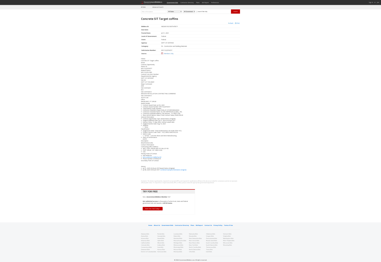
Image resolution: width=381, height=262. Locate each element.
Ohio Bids (192, 251)
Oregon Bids (210, 236)
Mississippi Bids (178, 247)
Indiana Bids (161, 245)
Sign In (371, 2)
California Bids (145, 243)
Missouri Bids (178, 249)
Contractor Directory (187, 2)
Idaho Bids (160, 240)
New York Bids (193, 245)
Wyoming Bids (227, 245)
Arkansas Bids (145, 240)
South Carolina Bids (212, 243)
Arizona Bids (145, 238)
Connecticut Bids (146, 247)
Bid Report (205, 2)
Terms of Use (228, 225)
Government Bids (172, 2)
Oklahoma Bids (210, 234)
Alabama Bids (145, 234)
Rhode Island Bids (211, 240)
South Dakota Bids (211, 245)
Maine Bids (177, 236)
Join (378, 2)
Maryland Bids (178, 238)
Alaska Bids (144, 236)
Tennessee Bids (211, 247)
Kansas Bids (161, 249)
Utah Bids (209, 251)
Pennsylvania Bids (211, 238)
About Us (157, 225)
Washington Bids (228, 238)
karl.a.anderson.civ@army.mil (152, 157)
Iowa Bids (160, 247)
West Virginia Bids (228, 240)
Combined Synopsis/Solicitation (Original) (173, 170)
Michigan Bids (178, 243)
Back (231, 23)
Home (150, 225)
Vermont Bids (227, 234)
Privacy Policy (218, 225)
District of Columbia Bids (148, 251)
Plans (198, 2)
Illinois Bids (160, 243)
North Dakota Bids (194, 249)
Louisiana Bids (178, 234)
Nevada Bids (193, 236)
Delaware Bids (145, 249)
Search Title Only (202, 11)
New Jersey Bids (194, 240)
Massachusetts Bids (180, 240)
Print (238, 23)
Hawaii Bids (160, 238)
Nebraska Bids (193, 234)
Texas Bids (209, 249)
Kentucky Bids (161, 251)
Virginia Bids (227, 236)
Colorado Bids (145, 245)
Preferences (215, 2)
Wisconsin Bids (227, 243)
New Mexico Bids (194, 243)
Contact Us (208, 225)
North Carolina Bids (195, 247)
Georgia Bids (161, 236)
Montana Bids (178, 251)
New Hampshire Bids (195, 238)
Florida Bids (160, 234)
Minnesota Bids (178, 245)
